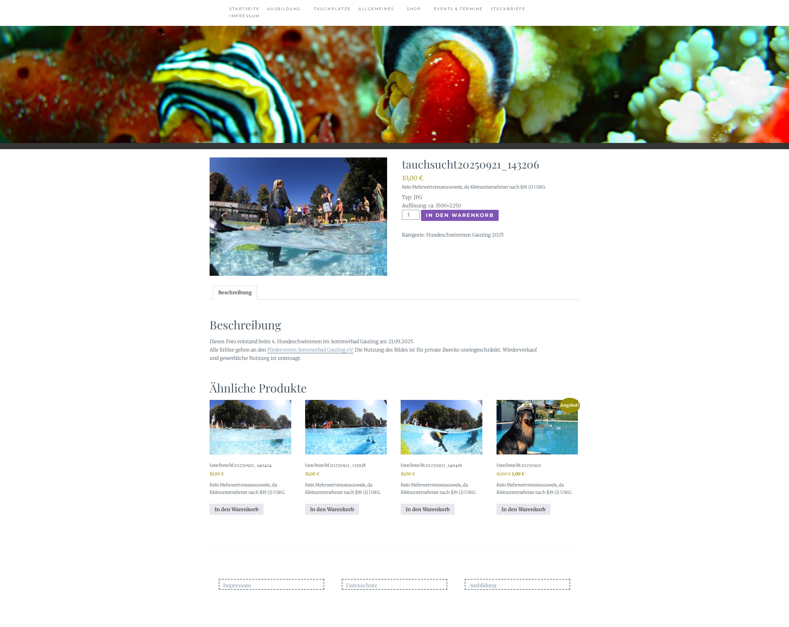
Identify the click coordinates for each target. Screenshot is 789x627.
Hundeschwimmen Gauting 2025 (465, 235)
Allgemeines (376, 8)
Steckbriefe (508, 8)
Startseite (244, 8)
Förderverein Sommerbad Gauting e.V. (310, 350)
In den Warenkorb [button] (237, 509)
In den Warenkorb (460, 215)
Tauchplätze (332, 8)
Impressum (244, 16)
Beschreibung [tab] (235, 292)
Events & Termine (458, 8)
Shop (414, 8)
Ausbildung (284, 8)
